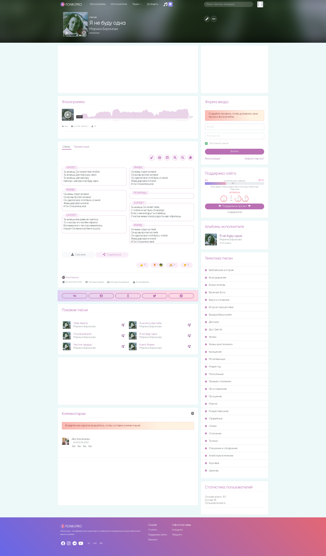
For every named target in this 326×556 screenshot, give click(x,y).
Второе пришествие (221, 307)
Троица (213, 441)
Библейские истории (221, 270)
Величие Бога (217, 292)
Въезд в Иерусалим (220, 314)
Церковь (214, 470)
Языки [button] (136, 4)
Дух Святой (215, 329)
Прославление (218, 389)
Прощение (215, 396)
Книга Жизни (146, 344)
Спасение (215, 433)
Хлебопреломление (221, 455)
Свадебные (216, 418)
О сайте (152, 530)
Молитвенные (217, 359)
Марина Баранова (103, 29)
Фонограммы (97, 4)
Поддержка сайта (157, 535)
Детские (214, 322)
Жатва (212, 337)
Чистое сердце (82, 344)
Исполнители (119, 4)
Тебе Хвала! (80, 323)
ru (89, 543)
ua (94, 543)
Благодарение (217, 277)
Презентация (81, 147)
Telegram (177, 535)
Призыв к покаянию (220, 381)
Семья (212, 426)
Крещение (215, 352)
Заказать (152, 539)
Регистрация (212, 158)
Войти (234, 151)
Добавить (152, 4)
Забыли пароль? (254, 158)
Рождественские (219, 411)
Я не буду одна (148, 334)
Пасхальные (216, 374)
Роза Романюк (72, 277)
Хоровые (214, 463)
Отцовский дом (82, 334)
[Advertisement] (128, 69)
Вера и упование (219, 300)
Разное (213, 403)
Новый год (215, 366)
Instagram (177, 530)
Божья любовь (217, 285)
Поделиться (114, 254)
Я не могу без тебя (150, 323)
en (101, 543)
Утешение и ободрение (223, 448)
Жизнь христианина (220, 344)
